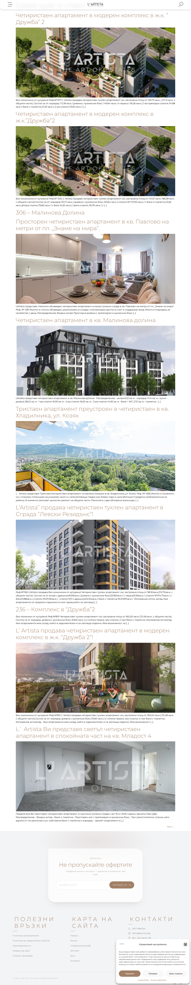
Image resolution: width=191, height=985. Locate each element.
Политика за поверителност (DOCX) (31, 940)
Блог (72, 956)
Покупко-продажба (22, 956)
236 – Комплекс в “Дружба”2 (55, 609)
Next (171, 826)
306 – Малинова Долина (50, 212)
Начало (74, 935)
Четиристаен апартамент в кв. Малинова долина (86, 320)
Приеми (129, 973)
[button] (185, 944)
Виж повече (175, 973)
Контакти (75, 961)
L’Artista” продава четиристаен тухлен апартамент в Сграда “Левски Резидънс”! (89, 510)
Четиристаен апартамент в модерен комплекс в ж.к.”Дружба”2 (85, 117)
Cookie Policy (143, 980)
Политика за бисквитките (26, 935)
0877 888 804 (139, 928)
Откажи (153, 973)
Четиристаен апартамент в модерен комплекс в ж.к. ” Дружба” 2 (92, 18)
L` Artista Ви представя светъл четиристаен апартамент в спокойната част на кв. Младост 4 (83, 732)
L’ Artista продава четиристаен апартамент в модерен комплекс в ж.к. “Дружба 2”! (93, 634)
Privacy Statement (158, 980)
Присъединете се (22, 945)
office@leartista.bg (141, 933)
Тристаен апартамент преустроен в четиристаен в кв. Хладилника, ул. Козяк (92, 412)
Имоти (73, 940)
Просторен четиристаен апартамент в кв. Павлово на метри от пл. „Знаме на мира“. (92, 225)
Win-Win (74, 950)
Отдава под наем (21, 950)
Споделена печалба (80, 945)
